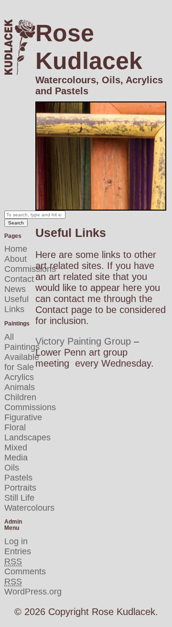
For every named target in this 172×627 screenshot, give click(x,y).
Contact (19, 279)
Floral (15, 427)
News (15, 289)
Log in (16, 541)
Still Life (19, 498)
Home (15, 249)
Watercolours (29, 508)
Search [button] (16, 222)
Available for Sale (21, 362)
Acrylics (19, 377)
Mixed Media (16, 452)
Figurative (23, 417)
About (15, 259)
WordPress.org (33, 591)
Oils (11, 467)
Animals (19, 387)
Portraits (20, 488)
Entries (17, 556)
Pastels (18, 477)
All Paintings (22, 342)
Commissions (30, 269)
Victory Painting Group (83, 341)
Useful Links (16, 304)
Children (20, 397)
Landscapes (27, 437)
